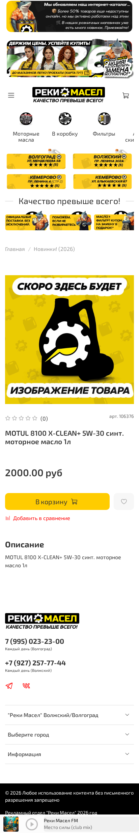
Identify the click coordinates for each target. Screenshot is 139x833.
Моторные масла (26, 136)
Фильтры (104, 133)
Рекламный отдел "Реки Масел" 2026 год (51, 812)
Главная (15, 249)
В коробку (65, 133)
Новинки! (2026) (54, 249)
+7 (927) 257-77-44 (35, 662)
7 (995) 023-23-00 (34, 641)
